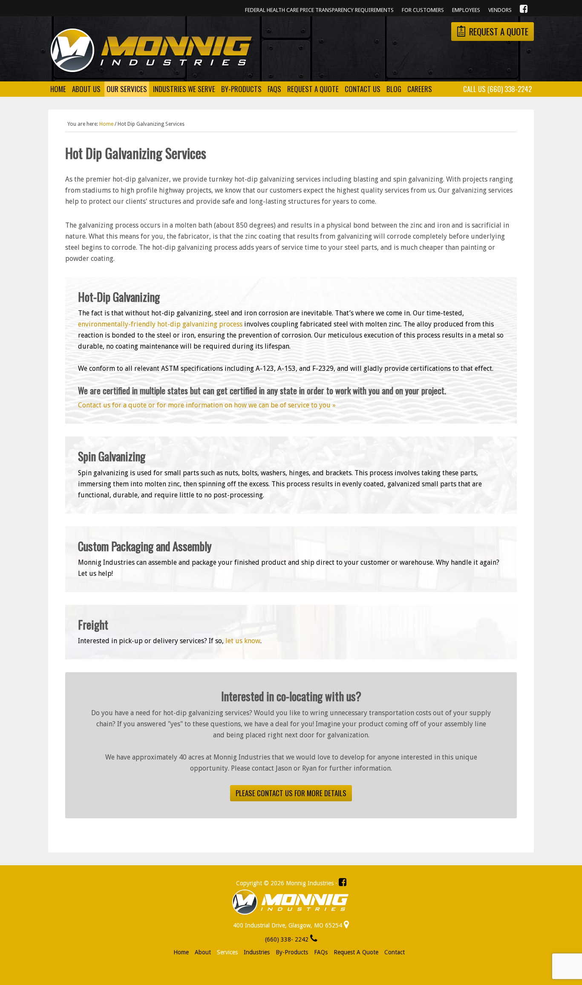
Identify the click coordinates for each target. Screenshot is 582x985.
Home (181, 952)
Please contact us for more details (291, 793)
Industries (257, 952)
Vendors (500, 10)
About (203, 952)
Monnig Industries (151, 50)
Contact (394, 952)
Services (227, 952)
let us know (242, 641)
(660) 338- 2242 (287, 939)
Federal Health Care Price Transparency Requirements (319, 10)
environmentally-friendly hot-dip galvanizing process (160, 324)
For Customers (423, 10)
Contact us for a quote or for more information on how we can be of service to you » (207, 405)
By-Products (292, 952)
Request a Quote (356, 952)
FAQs (321, 952)
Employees (466, 10)
